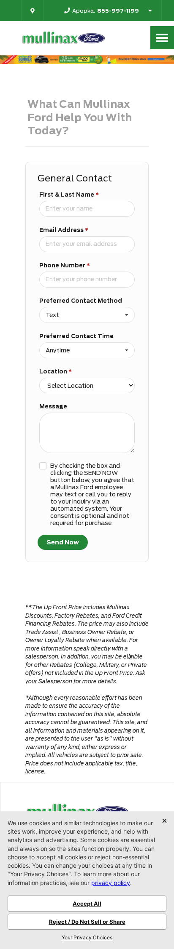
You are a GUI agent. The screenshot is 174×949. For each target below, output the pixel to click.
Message (53, 406)
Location (55, 371)
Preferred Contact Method (80, 301)
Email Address (63, 230)
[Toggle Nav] (162, 37)
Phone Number (64, 265)
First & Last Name (69, 195)
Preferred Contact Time (76, 336)
